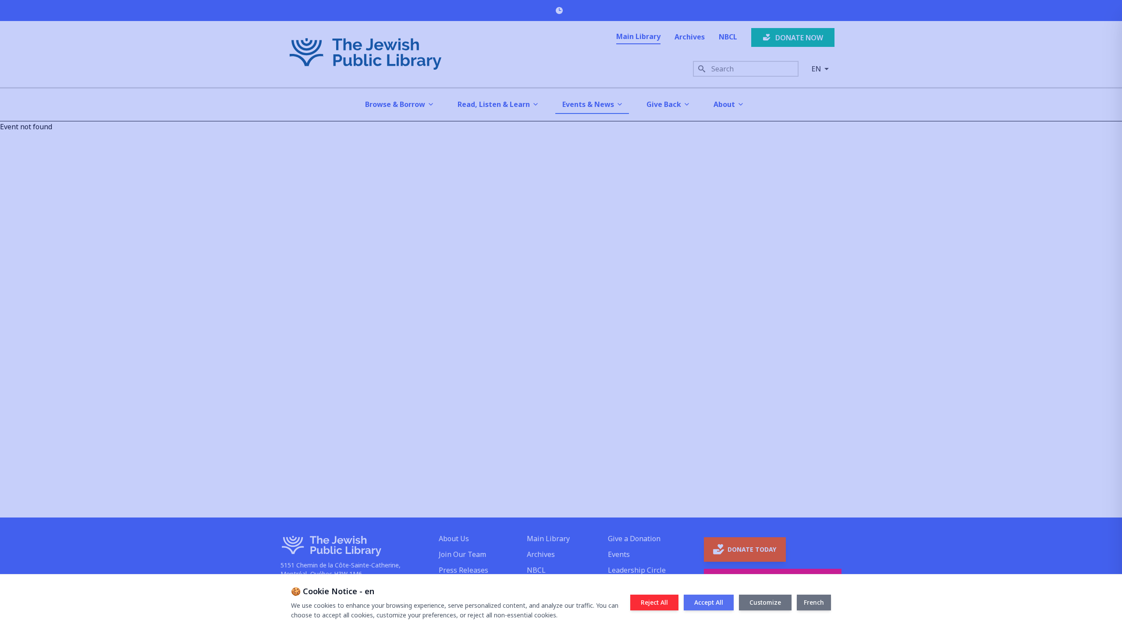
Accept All (708, 602)
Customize (765, 602)
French (814, 602)
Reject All (654, 602)
